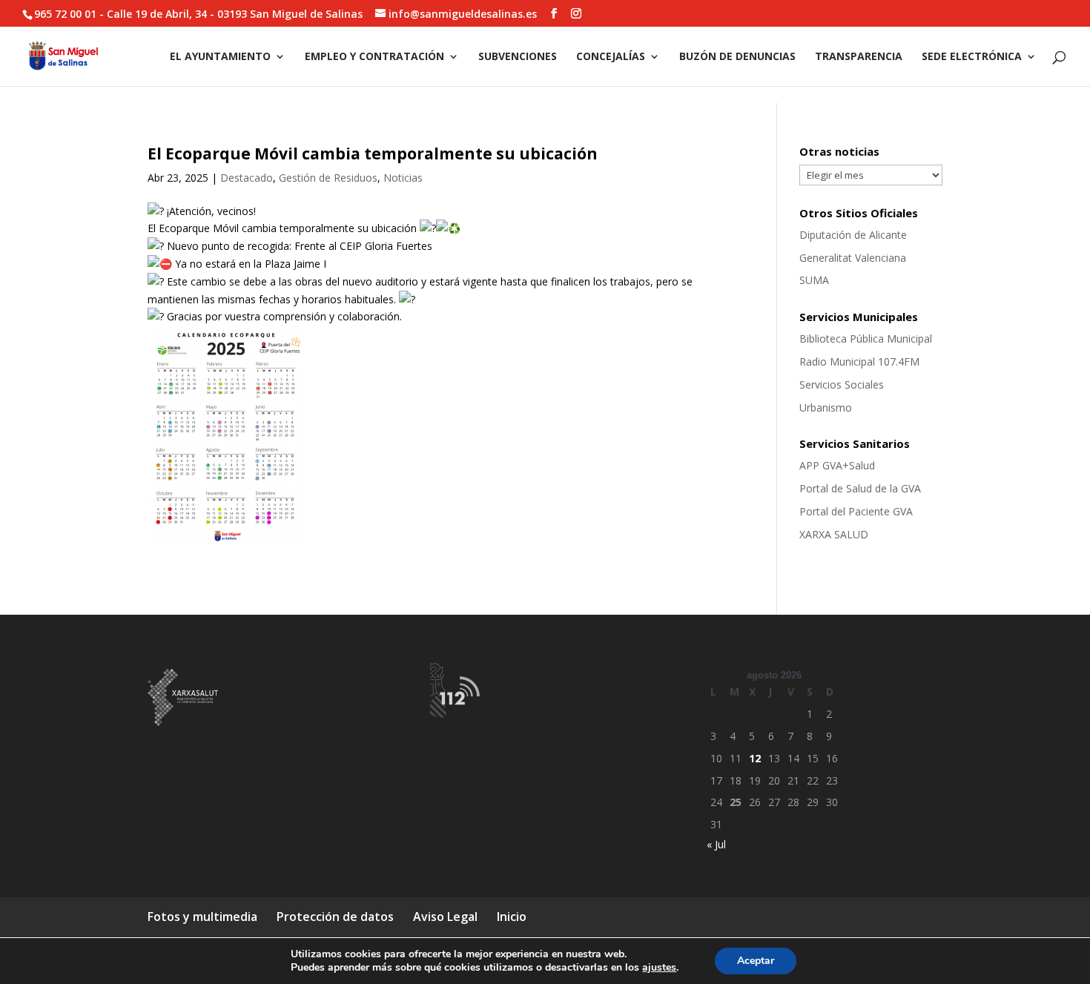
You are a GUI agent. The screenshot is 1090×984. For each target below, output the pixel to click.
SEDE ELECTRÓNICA (972, 57)
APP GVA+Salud (837, 465)
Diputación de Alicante (853, 235)
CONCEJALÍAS (610, 57)
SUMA (814, 280)
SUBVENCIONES (517, 57)
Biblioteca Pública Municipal (865, 338)
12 (755, 758)
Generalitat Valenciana (852, 258)
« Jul (716, 844)
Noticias (403, 178)
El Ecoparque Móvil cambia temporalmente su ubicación (373, 153)
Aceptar (755, 961)
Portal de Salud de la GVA (860, 488)
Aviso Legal (445, 916)
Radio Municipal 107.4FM (859, 361)
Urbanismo (825, 407)
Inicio (511, 916)
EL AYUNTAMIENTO (220, 57)
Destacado (246, 178)
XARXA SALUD (833, 534)
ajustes (659, 967)
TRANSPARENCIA (858, 57)
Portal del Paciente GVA (856, 511)
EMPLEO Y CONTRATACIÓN (374, 57)
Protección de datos (335, 916)
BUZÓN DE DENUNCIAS (737, 57)
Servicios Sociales (841, 384)
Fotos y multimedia (202, 916)
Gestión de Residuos (328, 178)
